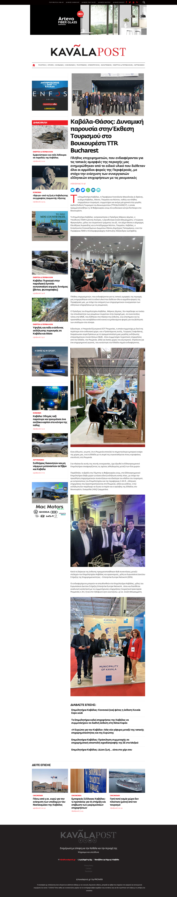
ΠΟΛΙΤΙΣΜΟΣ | (82, 65)
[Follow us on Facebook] (127, 2)
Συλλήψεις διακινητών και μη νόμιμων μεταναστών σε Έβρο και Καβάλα (49, 466)
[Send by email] (93, 190)
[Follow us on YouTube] (134, 2)
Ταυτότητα (88, 871)
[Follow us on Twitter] (131, 2)
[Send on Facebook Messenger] (83, 190)
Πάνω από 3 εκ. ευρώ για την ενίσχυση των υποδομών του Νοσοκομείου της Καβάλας (49, 802)
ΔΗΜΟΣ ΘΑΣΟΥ (119, 2)
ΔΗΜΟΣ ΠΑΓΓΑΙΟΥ (89, 2)
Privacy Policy (88, 865)
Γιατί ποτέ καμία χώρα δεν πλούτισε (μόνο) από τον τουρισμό (124, 802)
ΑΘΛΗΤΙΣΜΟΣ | (106, 65)
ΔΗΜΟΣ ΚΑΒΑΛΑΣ (72, 2)
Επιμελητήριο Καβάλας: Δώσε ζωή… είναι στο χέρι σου (101, 750)
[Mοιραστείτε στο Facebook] (78, 190)
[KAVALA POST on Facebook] (81, 840)
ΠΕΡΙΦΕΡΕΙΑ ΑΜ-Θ (56, 2)
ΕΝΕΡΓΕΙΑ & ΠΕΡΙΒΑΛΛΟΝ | (123, 65)
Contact (88, 868)
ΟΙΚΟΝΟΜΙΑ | (70, 65)
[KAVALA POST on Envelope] (90, 840)
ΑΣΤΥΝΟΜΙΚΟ (139, 65)
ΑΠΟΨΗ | (51, 65)
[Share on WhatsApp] (88, 190)
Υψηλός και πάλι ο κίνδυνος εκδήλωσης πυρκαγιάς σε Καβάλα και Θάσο (48, 330)
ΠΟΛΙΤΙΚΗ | (42, 65)
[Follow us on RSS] (137, 2)
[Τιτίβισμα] (72, 190)
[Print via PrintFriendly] (98, 190)
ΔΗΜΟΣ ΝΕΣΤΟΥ (104, 2)
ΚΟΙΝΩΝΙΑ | (59, 65)
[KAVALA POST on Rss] (94, 840)
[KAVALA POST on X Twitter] (85, 840)
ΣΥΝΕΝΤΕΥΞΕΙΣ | (94, 65)
